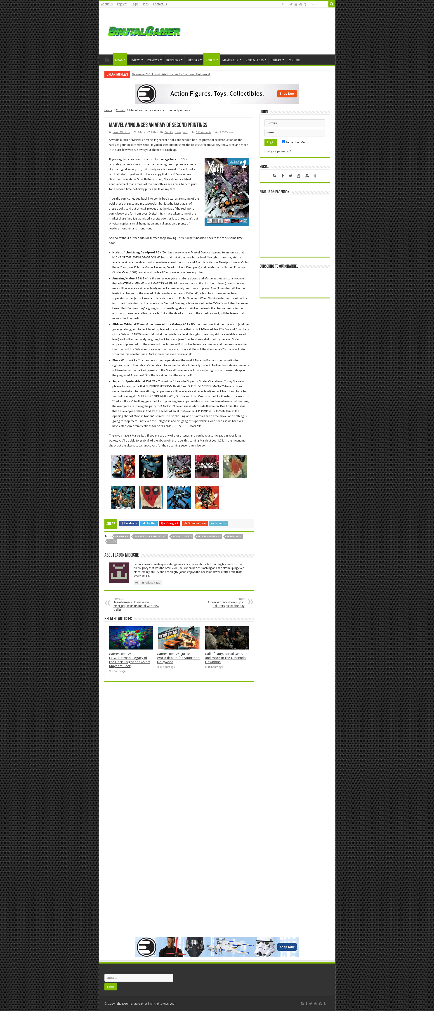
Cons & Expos (255, 59)
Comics (210, 59)
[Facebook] (287, 4)
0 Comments (203, 132)
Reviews (135, 59)
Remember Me (295, 142)
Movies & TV (230, 59)
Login (135, 4)
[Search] (331, 4)
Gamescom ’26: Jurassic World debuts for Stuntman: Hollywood (171, 74)
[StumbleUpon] (301, 4)
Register (122, 4)
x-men (112, 541)
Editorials (193, 59)
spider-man (234, 536)
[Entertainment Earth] (217, 93)
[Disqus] (179, 750)
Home (107, 59)
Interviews (173, 59)
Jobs (146, 4)
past (185, 132)
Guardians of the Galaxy (150, 536)
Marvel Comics (182, 536)
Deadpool (121, 536)
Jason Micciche (121, 132)
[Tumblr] (305, 4)
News (119, 59)
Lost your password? (278, 151)
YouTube (294, 59)
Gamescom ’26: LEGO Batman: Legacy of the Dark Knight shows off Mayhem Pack (129, 660)
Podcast (276, 59)
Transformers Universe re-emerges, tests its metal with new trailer (136, 604)
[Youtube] (296, 4)
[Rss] (283, 4)
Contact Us (160, 4)
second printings (209, 536)
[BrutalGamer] (144, 30)
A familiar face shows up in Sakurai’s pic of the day (226, 603)
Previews (153, 59)
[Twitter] (291, 4)
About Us (107, 4)
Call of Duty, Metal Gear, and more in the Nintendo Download (225, 658)
